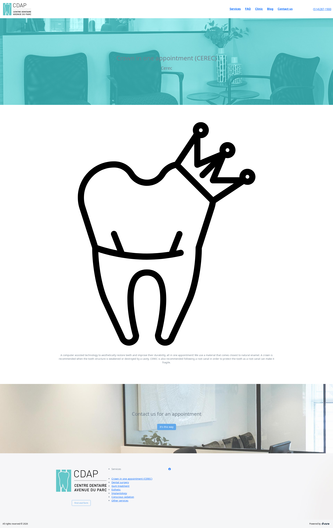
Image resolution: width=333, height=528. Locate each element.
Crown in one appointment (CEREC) (132, 478)
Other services (120, 500)
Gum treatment (120, 486)
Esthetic (116, 489)
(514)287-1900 (322, 9)
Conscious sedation (123, 497)
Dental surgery (120, 482)
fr (305, 9)
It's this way (166, 427)
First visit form (81, 502)
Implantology (119, 493)
